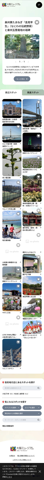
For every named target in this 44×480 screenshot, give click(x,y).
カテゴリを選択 (10, 407)
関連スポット (33, 92)
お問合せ (12, 456)
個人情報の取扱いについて (26, 456)
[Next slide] (28, 62)
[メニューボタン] (39, 5)
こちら (9, 477)
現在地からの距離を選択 (14, 413)
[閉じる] (40, 471)
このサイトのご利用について (22, 460)
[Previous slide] (16, 62)
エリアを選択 (30, 407)
